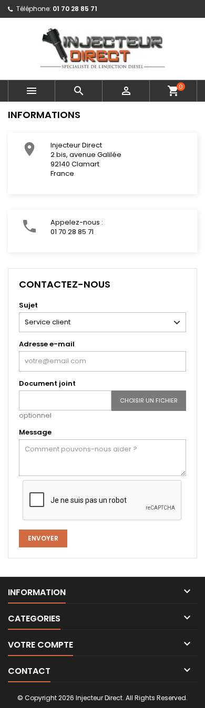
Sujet (28, 305)
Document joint (47, 383)
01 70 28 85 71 (75, 8)
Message (35, 432)
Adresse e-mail (47, 344)
